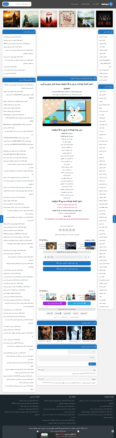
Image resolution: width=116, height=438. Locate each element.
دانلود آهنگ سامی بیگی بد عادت (11, 339)
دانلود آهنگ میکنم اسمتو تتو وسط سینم (14, 316)
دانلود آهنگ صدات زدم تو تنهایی (12, 273)
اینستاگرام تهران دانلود (53, 303)
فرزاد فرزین (102, 234)
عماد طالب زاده (103, 227)
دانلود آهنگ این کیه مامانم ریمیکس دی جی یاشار (16, 300)
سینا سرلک (102, 181)
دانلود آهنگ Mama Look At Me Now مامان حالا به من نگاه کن (18, 146)
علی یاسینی (102, 210)
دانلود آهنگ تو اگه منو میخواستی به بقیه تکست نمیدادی (20, 347)
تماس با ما (74, 4)
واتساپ (57, 313)
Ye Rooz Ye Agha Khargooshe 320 (67, 205)
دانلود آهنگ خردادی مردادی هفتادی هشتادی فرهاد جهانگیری (19, 265)
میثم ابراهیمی (103, 290)
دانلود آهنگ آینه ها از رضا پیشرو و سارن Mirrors (17, 43)
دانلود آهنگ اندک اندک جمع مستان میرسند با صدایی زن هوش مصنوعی (19, 51)
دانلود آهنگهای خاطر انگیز (105, 65)
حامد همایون (102, 134)
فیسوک (83, 313)
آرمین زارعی (102, 121)
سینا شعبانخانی (103, 184)
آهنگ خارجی (102, 43)
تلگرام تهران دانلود (78, 303)
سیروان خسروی (103, 191)
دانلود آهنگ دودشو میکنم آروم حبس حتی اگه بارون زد (18, 277)
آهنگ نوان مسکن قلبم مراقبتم (11, 105)
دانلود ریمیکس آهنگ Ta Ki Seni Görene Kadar (16, 138)
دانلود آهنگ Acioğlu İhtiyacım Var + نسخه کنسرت (17, 141)
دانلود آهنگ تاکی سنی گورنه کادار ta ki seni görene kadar (19, 119)
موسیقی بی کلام (103, 77)
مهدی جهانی (102, 270)
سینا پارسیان (102, 187)
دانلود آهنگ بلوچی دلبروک (10, 201)
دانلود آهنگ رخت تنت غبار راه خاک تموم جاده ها (16, 207)
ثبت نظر (92, 364)
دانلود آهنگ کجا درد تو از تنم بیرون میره (14, 197)
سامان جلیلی (102, 167)
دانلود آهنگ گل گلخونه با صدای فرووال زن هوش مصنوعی (97, 412)
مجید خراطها (102, 257)
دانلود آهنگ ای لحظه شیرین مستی (12, 296)
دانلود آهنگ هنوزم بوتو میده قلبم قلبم (14, 224)
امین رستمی (102, 91)
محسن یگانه (102, 287)
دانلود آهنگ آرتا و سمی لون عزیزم (13, 47)
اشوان (100, 101)
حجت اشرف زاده (103, 141)
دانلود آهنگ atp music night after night (14, 154)
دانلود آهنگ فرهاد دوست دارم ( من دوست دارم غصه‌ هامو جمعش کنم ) (19, 304)
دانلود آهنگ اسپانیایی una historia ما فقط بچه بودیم (17, 376)
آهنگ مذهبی (103, 57)
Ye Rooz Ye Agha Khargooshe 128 (67, 207)
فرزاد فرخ (101, 230)
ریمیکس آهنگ (103, 73)
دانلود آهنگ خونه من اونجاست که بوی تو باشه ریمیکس (20, 258)
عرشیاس (101, 224)
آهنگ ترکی (102, 40)
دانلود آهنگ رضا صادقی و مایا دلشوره (13, 91)
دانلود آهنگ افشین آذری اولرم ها (12, 37)
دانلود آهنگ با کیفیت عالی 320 (65, 263)
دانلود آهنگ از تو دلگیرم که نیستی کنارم (14, 290)
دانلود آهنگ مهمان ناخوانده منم (12, 293)
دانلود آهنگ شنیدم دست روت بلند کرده (14, 313)
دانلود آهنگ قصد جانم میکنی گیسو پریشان (15, 227)
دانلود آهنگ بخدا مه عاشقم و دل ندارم (13, 204)
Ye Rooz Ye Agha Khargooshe (67, 213)
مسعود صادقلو (103, 201)
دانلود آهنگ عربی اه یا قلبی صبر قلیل (13, 230)
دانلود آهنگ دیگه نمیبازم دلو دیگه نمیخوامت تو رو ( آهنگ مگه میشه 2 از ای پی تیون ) (19, 371)
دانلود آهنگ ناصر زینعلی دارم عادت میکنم (101, 409)
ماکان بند (101, 277)
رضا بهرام (101, 158)
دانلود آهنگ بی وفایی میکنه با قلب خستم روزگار (16, 237)
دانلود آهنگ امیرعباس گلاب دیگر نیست (14, 70)
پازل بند (101, 131)
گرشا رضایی (102, 240)
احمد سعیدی (102, 98)
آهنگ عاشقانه (85, 4)
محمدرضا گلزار (103, 250)
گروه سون (102, 244)
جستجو (6, 4)
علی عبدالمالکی (103, 217)
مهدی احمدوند (103, 267)
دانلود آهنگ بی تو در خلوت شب (12, 326)
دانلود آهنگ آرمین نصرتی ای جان (65, 406)
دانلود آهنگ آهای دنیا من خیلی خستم (13, 343)
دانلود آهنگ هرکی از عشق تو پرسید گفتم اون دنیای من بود (18, 172)
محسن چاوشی (103, 283)
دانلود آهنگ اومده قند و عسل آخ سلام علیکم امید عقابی (19, 364)
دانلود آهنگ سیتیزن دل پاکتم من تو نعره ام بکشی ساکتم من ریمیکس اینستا (20, 380)
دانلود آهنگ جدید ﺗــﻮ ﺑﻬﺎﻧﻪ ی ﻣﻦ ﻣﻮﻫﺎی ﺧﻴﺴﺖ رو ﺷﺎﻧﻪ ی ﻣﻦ (19, 218)
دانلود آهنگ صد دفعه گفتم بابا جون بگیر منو (15, 280)
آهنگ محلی (102, 53)
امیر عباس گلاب (103, 111)
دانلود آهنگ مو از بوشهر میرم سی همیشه (14, 250)
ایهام (100, 108)
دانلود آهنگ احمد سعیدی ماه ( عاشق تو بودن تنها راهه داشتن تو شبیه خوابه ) (19, 86)
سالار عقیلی (102, 171)
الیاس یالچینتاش (103, 306)
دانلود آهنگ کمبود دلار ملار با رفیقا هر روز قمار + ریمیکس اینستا (20, 212)
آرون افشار (102, 118)
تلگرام (48, 313)
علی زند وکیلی (103, 220)
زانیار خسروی (102, 164)
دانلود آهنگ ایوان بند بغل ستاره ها (13, 40)
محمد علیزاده (102, 247)
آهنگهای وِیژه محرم (104, 60)
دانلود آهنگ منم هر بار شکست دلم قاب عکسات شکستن (20, 165)
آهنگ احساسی (74, 317)
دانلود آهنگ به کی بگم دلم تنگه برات (13, 283)
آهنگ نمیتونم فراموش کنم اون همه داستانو (15, 101)
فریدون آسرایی (103, 237)
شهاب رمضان (102, 197)
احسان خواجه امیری (104, 105)
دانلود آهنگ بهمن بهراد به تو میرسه (13, 57)
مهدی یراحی (102, 273)
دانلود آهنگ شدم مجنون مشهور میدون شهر (15, 161)
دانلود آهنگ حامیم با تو (10, 73)
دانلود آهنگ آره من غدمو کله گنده (12, 310)
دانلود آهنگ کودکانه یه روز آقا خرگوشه (81, 78)
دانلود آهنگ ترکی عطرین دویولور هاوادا (13, 115)
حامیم (100, 138)
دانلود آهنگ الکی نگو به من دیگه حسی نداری (15, 158)
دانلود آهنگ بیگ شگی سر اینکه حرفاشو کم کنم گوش (17, 240)
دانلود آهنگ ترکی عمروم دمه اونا (12, 111)
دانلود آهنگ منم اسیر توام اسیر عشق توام (14, 151)
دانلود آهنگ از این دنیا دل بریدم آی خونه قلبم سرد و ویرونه (19, 387)
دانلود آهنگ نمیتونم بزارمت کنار (12, 253)
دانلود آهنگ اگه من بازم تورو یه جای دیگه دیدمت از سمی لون (19, 321)
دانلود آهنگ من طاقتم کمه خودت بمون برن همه (16, 287)
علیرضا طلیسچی (103, 204)
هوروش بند (102, 300)
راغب (100, 154)
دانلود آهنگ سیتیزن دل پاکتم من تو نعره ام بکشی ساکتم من (19, 357)
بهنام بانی (101, 128)
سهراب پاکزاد (102, 194)
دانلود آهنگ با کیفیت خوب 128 (65, 269)
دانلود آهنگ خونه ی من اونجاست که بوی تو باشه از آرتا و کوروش (18, 182)
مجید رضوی (102, 253)
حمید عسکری (102, 144)
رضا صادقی (102, 161)
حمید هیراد (102, 148)
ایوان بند (101, 115)
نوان (100, 296)
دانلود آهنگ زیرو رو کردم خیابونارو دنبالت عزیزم (16, 177)
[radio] (73, 230)
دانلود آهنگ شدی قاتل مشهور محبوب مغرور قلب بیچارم (20, 245)
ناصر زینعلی (102, 293)
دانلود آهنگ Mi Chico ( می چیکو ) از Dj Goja (15, 234)
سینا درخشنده (103, 177)
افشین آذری (102, 95)
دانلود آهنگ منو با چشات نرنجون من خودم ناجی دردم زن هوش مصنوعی (19, 61)
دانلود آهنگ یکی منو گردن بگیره (12, 330)
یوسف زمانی (102, 303)
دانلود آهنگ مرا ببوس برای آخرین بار (13, 270)
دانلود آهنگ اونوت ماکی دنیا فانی (12, 108)
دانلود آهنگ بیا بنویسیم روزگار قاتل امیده (14, 353)
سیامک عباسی (103, 174)
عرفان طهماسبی (103, 207)
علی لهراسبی (102, 214)
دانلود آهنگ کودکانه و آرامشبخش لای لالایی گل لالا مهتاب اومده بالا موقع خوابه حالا (67, 219)
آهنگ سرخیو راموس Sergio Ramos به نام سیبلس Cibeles (19, 96)
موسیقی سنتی (103, 80)
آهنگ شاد (96, 4)
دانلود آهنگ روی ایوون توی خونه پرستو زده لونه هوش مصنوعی (18, 192)
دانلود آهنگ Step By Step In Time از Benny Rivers (17, 124)
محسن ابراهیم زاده (104, 280)
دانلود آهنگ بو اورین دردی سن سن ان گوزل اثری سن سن (19, 132)
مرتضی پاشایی (103, 260)
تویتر (74, 313)
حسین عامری (102, 151)
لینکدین (66, 313)
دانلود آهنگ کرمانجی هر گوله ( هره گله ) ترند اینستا (17, 187)
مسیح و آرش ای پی (104, 263)
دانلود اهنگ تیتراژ (104, 70)
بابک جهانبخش (103, 124)
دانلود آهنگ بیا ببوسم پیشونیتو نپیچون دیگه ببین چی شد (18, 334)
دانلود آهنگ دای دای (8, 128)
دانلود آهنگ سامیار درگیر (10, 67)
